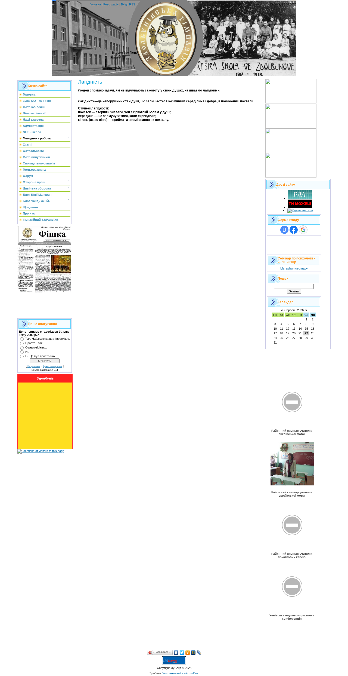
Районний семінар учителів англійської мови (291, 432)
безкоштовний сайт (175, 673)
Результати (33, 366)
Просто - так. (34, 343)
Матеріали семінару (294, 268)
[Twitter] (182, 652)
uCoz (194, 673)
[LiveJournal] (199, 652)
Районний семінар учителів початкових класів (291, 555)
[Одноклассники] (188, 652)
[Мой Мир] (193, 652)
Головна (95, 4)
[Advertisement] (44, 304)
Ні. (27, 351)
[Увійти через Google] (303, 229)
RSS (132, 4)
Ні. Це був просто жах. (40, 356)
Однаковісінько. (36, 347)
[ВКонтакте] (176, 652)
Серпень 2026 (294, 310)
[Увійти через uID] (284, 230)
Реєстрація (111, 4)
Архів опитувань (52, 366)
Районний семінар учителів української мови (291, 494)
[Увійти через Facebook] (294, 230)
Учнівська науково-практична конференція (291, 617)
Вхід (124, 4)
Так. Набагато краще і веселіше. (47, 338)
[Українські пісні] (300, 210)
